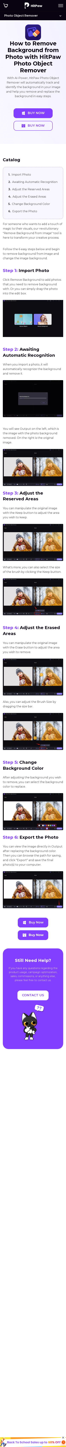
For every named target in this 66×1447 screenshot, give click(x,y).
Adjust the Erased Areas (27, 196)
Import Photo (19, 174)
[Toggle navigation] (60, 5)
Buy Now (36, 922)
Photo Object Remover (21, 15)
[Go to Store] (5, 5)
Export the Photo (22, 211)
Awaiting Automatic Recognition (33, 182)
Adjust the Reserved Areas (28, 189)
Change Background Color (29, 204)
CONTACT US (33, 995)
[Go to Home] (33, 5)
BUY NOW (36, 113)
